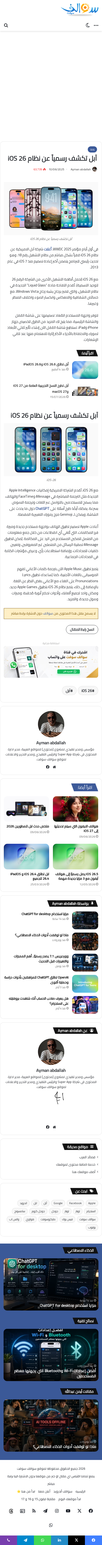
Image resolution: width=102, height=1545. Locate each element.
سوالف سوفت (87, 1219)
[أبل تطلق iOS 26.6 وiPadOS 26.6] (85, 370)
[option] (51, 1284)
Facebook (75, 1203)
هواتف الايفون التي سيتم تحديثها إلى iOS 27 (76, 828)
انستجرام (91, 1211)
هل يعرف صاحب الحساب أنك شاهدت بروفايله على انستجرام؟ (39, 1000)
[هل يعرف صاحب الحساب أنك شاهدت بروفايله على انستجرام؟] (85, 1005)
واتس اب (14, 1219)
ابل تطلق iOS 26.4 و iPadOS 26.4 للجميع (29, 876)
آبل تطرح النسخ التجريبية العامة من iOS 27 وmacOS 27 (41, 388)
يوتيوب (92, 1227)
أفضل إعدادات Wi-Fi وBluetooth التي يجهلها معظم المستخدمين (55, 1373)
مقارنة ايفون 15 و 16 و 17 (38, 1499)
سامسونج (19, 1211)
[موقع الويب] (54, 767)
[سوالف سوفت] (79, 10)
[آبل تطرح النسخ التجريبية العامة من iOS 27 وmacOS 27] (85, 391)
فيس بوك (67, 1219)
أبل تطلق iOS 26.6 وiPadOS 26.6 (46, 364)
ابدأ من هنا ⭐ (26, 1491)
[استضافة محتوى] (51, 661)
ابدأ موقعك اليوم (69, 1499)
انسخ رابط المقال (82, 629)
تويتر (78, 1211)
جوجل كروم (38, 1211)
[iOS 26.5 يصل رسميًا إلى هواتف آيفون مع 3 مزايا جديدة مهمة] (75, 856)
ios (92, 149)
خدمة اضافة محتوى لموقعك (75, 1164)
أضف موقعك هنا (83, 1172)
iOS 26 (87, 690)
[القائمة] (96, 25)
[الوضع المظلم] (87, 25)
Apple (92, 1203)
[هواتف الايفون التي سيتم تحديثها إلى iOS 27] (75, 809)
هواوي (30, 1219)
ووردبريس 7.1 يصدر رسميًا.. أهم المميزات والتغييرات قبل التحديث (41, 958)
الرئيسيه (80, 1491)
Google (58, 1203)
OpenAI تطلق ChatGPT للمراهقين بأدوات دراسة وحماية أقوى (36, 979)
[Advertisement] (51, 84)
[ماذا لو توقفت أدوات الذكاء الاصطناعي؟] (85, 941)
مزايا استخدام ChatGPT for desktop (45, 914)
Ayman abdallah (81, 169)
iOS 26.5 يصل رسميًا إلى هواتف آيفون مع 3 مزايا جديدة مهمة (76, 876)
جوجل (54, 1211)
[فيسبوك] (48, 767)
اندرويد (23, 1203)
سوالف (47, 613)
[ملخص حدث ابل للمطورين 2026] (26, 809)
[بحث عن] (6, 25)
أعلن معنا (44, 1491)
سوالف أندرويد (62, 1491)
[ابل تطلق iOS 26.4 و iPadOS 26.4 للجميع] (26, 856)
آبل (68, 690)
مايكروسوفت (48, 1219)
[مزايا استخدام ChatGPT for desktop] (85, 920)
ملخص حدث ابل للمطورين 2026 (27, 826)
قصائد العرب (87, 1157)
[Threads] (11, 1511)
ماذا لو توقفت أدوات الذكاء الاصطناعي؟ (42, 935)
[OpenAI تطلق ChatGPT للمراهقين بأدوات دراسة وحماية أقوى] (85, 984)
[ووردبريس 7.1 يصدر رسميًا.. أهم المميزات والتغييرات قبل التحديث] (85, 963)
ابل (35, 1203)
